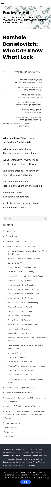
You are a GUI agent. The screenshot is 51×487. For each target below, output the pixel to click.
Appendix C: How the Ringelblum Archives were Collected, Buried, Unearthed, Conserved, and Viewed (25, 414)
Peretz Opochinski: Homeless (20, 311)
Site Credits (9, 436)
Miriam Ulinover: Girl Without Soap (22, 285)
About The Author (11, 427)
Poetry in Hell (17, 13)
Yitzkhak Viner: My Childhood (20, 280)
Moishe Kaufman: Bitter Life (19, 329)
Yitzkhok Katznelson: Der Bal (20, 307)
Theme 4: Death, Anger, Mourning (19, 387)
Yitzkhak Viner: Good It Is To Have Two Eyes (26, 366)
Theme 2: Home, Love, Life (16, 241)
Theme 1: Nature (12, 236)
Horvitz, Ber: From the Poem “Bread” (23, 267)
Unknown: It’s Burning (17, 357)
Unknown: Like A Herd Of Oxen (21, 370)
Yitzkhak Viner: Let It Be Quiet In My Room (25, 276)
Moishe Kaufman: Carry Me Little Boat (23, 294)
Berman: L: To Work (16, 263)
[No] (47, 478)
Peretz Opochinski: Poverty (19, 320)
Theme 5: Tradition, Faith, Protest (19, 392)
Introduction (10, 231)
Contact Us (8, 432)
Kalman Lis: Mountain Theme (20, 333)
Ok (25, 482)
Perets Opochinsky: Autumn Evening (23, 302)
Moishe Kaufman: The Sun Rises (21, 375)
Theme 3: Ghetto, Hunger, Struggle (20, 246)
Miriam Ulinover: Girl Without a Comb (23, 289)
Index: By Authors (12, 423)
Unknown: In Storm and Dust (20, 361)
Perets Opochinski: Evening (19, 315)
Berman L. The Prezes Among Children (24, 258)
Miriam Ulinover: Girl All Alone (20, 298)
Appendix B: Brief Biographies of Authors (22, 406)
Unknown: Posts (14, 353)
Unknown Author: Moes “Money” (21, 272)
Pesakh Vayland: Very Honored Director (24, 324)
